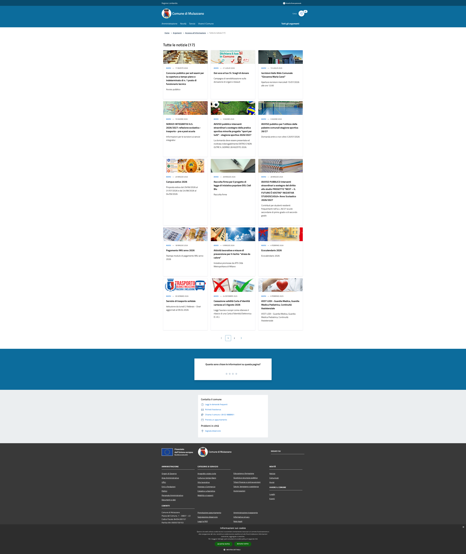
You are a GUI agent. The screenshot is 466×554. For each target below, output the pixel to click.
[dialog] (233, 539)
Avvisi (168, 68)
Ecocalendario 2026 (271, 250)
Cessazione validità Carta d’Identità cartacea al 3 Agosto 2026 (232, 303)
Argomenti (177, 32)
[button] (233, 549)
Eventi (272, 498)
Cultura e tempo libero (207, 477)
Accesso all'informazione (195, 32)
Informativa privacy (241, 517)
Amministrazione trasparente (245, 512)
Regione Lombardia (169, 3)
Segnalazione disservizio (208, 517)
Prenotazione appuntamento (209, 512)
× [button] (463, 527)
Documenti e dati (169, 499)
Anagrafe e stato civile (207, 473)
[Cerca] (301, 13)
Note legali (237, 521)
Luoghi (272, 494)
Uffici (164, 482)
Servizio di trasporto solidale (181, 301)
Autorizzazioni (239, 490)
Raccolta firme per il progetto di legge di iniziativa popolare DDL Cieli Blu (232, 185)
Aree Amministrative (170, 477)
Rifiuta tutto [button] (243, 544)
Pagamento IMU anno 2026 (180, 250)
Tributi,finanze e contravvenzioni (247, 482)
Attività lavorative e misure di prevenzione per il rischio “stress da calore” (232, 253)
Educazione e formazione (243, 473)
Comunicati (274, 477)
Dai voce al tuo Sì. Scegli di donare (231, 73)
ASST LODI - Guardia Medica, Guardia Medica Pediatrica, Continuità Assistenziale (280, 304)
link (256, 539)
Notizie (272, 473)
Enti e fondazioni (168, 486)
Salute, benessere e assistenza (246, 486)
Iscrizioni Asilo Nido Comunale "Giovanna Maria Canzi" (277, 75)
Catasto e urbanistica (206, 491)
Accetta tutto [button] (223, 544)
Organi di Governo (169, 473)
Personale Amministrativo (172, 495)
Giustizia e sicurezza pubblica (245, 477)
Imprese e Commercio (206, 486)
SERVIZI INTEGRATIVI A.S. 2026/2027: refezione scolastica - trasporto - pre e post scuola (183, 127)
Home (167, 32)
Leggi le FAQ (203, 521)
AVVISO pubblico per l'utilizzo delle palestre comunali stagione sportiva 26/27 (279, 127)
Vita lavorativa (204, 482)
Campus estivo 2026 (176, 182)
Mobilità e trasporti (205, 495)
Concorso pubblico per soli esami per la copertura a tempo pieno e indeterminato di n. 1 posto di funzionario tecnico (185, 78)
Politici (164, 491)
